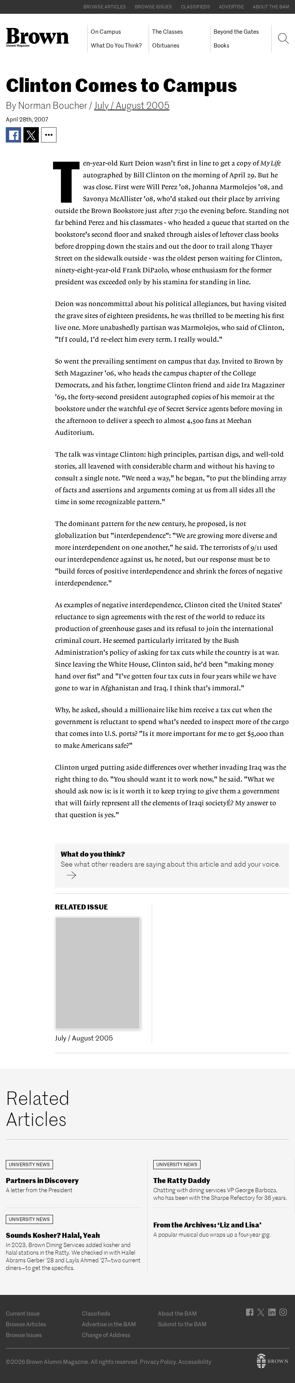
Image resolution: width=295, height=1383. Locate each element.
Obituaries (165, 45)
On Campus (106, 31)
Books (221, 45)
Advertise (231, 7)
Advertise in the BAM (109, 1324)
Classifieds (195, 7)
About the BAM (271, 7)
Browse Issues (153, 7)
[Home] (40, 37)
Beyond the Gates (236, 31)
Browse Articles (104, 7)
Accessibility (194, 1361)
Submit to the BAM (182, 1324)
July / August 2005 (131, 105)
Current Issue (23, 1313)
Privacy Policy (158, 1361)
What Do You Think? (116, 45)
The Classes (167, 31)
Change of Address (106, 1335)
